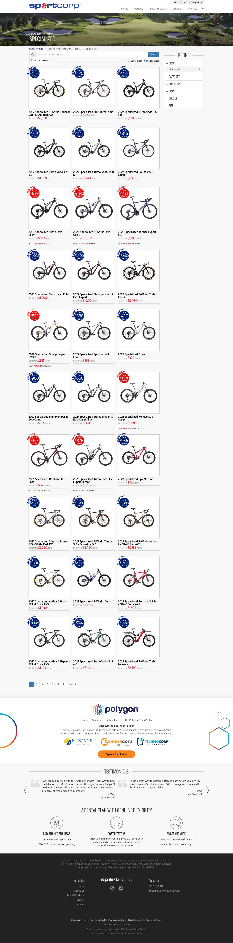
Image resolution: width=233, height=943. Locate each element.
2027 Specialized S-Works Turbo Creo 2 (137, 296)
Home (81, 886)
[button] (25, 790)
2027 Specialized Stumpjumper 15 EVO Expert (93, 296)
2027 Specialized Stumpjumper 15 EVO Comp (48, 418)
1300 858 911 (156, 886)
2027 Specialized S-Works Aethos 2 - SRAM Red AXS (138, 543)
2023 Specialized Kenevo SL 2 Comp (135, 418)
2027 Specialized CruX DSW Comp (93, 111)
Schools (80, 899)
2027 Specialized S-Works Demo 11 (93, 601)
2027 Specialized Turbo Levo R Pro (49, 294)
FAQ (175, 2)
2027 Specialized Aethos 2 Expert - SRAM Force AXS (49, 663)
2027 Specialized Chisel (132, 354)
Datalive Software (154, 920)
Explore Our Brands (116, 754)
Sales (195, 2)
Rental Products (36, 48)
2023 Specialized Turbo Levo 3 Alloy (46, 233)
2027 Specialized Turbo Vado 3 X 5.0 (137, 113)
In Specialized (152, 61)
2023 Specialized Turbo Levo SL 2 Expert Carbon (93, 480)
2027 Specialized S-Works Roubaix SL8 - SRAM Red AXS (49, 113)
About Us (79, 890)
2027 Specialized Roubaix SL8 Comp (135, 173)
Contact (80, 904)
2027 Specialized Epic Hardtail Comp (91, 356)
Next (71, 684)
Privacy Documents (80, 920)
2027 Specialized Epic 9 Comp (135, 479)
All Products (136, 61)
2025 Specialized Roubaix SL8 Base (46, 480)
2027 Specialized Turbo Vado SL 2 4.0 (93, 663)
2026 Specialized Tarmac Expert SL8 (137, 233)
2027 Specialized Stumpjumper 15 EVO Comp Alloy (93, 418)
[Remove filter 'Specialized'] (199, 69)
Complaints (95, 920)
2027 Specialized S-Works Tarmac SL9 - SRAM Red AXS (48, 543)
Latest (39, 60)
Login (182, 2)
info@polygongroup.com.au (164, 890)
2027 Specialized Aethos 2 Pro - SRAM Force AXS (47, 603)
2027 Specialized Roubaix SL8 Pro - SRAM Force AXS (138, 603)
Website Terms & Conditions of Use (117, 920)
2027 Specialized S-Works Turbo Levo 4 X (137, 663)
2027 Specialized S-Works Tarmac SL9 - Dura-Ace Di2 (93, 543)
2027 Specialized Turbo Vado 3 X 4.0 (48, 173)
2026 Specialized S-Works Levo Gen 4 (91, 233)
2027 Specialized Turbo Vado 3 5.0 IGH (93, 173)
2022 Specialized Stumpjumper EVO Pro (47, 356)
